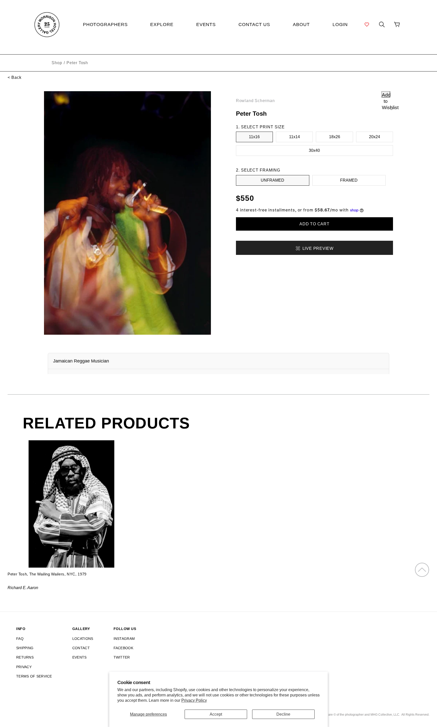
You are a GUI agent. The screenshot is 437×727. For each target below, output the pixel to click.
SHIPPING (24, 648)
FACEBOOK (123, 648)
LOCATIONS (82, 639)
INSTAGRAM (124, 639)
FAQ (20, 639)
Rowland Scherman (255, 101)
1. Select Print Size (260, 127)
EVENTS (79, 657)
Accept (216, 714)
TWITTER (122, 657)
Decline (283, 714)
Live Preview (318, 248)
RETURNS (25, 657)
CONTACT (81, 648)
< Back (14, 77)
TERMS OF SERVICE (34, 676)
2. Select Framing (258, 170)
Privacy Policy (194, 700)
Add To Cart (314, 224)
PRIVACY (24, 667)
